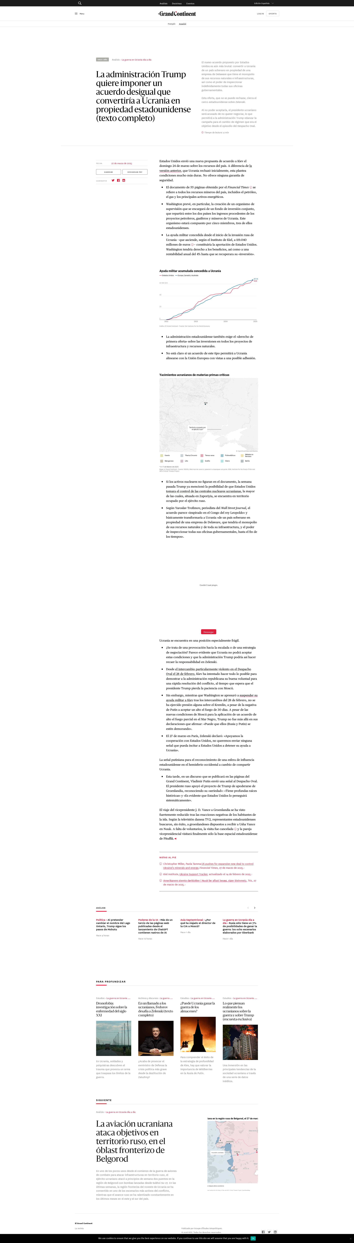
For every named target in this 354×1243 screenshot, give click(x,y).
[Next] (254, 907)
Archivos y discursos (148, 998)
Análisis (163, 3)
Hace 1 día (185, 932)
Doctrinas (177, 3)
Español (182, 23)
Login (260, 13)
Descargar (209, 632)
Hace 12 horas (145, 938)
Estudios (100, 998)
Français (172, 23)
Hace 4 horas (102, 935)
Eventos (190, 3)
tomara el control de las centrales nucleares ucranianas (203, 491)
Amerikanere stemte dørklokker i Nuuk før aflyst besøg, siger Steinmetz (204, 880)
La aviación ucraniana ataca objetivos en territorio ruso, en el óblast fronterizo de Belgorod (134, 1141)
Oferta (273, 13)
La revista (79, 1228)
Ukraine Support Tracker (193, 874)
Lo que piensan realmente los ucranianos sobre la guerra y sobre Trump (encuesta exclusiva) (238, 1011)
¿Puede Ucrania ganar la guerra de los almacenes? (197, 1007)
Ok (253, 1238)
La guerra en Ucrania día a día (136, 59)
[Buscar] (95, 3)
